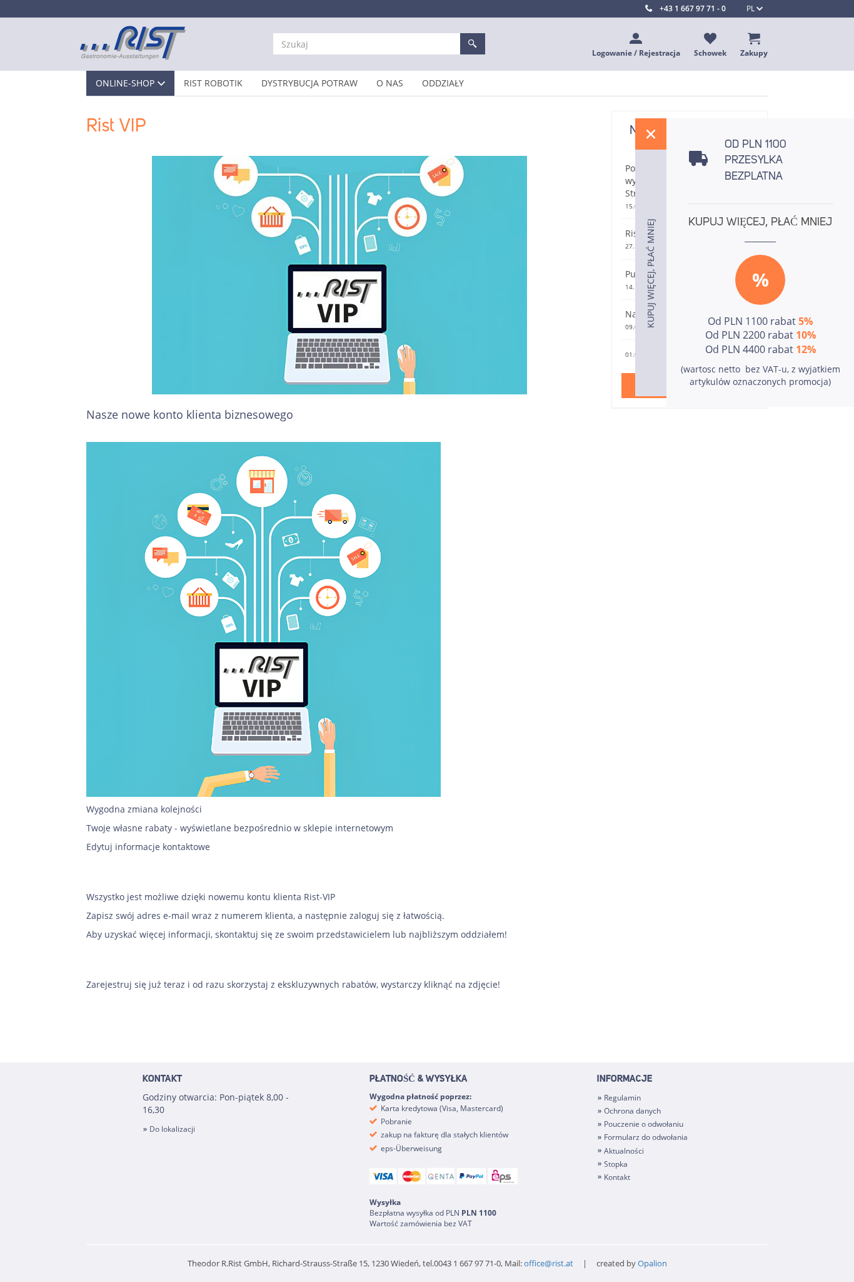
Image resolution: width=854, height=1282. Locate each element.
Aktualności (624, 1151)
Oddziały (443, 83)
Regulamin (622, 1097)
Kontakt (617, 1177)
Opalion (652, 1263)
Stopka (616, 1164)
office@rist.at (548, 1263)
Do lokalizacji (172, 1129)
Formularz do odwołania (646, 1137)
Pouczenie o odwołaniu (643, 1124)
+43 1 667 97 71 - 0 (693, 8)
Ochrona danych (632, 1110)
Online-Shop (125, 83)
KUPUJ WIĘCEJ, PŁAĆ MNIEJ (760, 222)
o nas (389, 83)
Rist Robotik (213, 83)
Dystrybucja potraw (309, 83)
